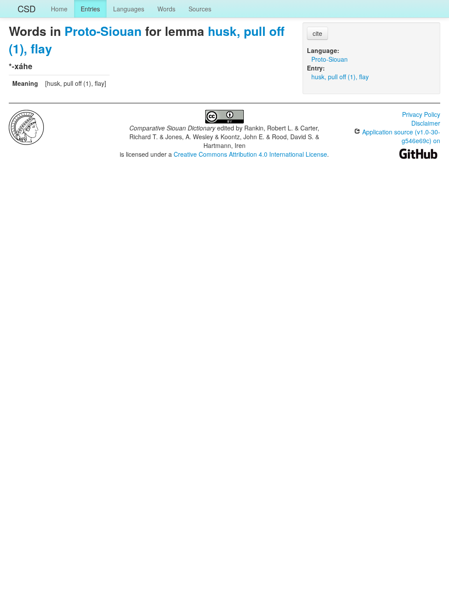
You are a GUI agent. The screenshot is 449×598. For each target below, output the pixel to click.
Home (59, 8)
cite (317, 33)
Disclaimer (425, 123)
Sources (200, 8)
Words (166, 8)
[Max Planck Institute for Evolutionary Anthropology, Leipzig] (26, 126)
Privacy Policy (421, 114)
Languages (128, 8)
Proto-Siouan (103, 31)
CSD (27, 8)
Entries (90, 8)
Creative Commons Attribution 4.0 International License (250, 154)
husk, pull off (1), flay (340, 76)
